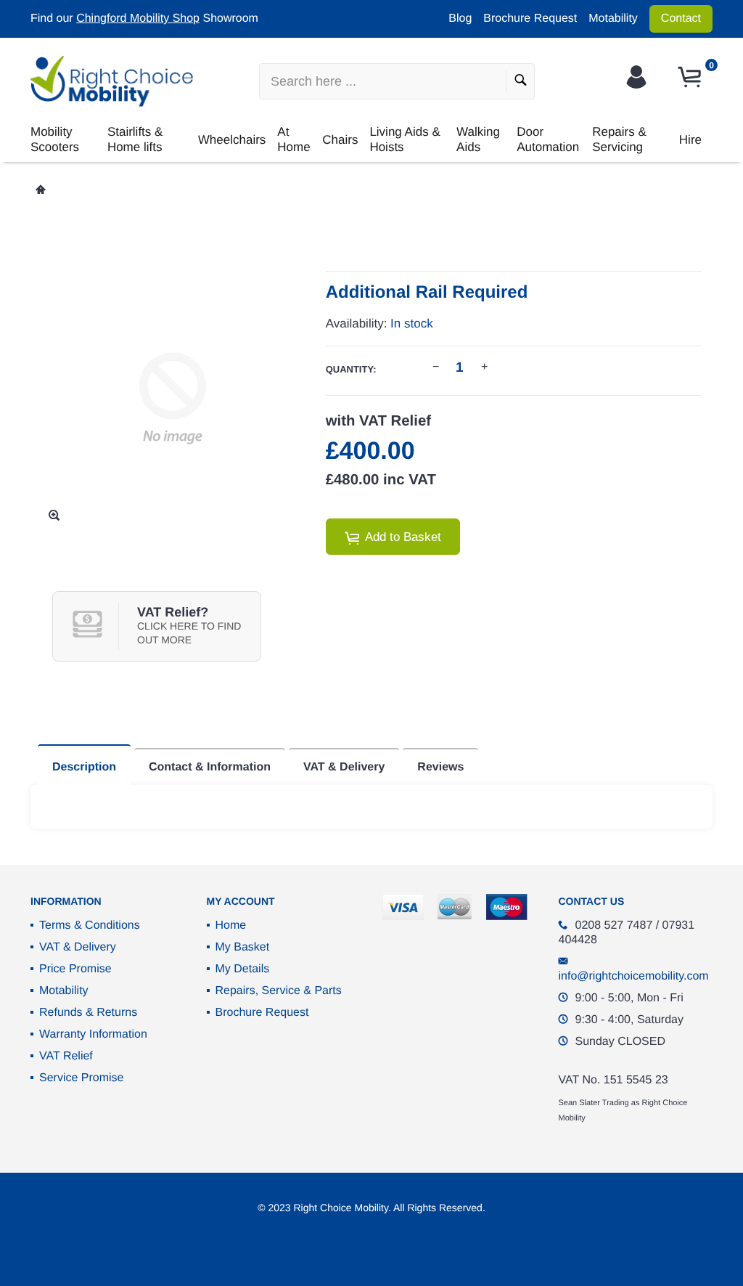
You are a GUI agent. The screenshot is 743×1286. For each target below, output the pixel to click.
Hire (690, 140)
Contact (681, 18)
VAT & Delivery (77, 947)
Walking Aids (478, 139)
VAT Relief (66, 1056)
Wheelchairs (232, 140)
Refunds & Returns (88, 1012)
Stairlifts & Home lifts (135, 139)
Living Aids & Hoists (404, 139)
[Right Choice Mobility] (111, 81)
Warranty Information (93, 1034)
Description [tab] (84, 767)
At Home (293, 139)
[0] (691, 77)
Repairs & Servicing (619, 139)
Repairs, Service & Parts (278, 991)
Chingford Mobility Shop (138, 18)
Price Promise (75, 969)
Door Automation (548, 139)
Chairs (340, 140)
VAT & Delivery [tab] (344, 767)
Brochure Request (530, 18)
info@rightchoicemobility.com (634, 976)
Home (231, 925)
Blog (460, 18)
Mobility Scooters (54, 139)
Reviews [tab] (440, 767)
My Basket (242, 947)
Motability (613, 18)
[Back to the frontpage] (39, 190)
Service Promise (81, 1078)
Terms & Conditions (89, 925)
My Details (242, 969)
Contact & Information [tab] (210, 767)
